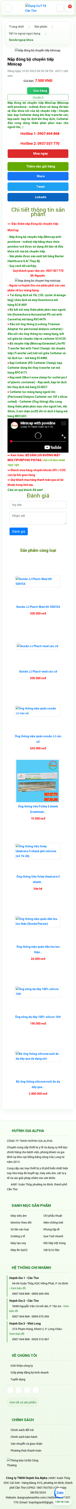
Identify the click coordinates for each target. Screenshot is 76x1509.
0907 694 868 (21, 1294)
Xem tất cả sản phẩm (23, 1402)
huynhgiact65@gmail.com (46, 1502)
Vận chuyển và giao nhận (26, 1443)
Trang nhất (16, 26)
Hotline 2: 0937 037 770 (39, 143)
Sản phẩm (40, 26)
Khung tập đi (51, 1229)
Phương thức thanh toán (26, 1450)
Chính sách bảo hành (24, 1437)
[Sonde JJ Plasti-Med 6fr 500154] (38, 581)
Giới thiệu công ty (22, 1365)
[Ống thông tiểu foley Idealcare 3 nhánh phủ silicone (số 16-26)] (38, 851)
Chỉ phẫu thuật (52, 1215)
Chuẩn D (38, 97)
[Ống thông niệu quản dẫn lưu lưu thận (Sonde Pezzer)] (38, 921)
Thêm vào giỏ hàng (40, 166)
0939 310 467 (40, 1339)
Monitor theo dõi (21, 1222)
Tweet (40, 186)
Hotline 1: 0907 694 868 (39, 133)
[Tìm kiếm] (60, 7)
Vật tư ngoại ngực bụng (24, 33)
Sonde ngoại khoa (21, 40)
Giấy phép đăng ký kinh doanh (30, 1372)
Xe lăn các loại (20, 1229)
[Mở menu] (8, 7)
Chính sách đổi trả (22, 1430)
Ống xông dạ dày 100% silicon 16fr (38, 1016)
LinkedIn (40, 197)
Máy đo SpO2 (19, 1250)
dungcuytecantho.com (31, 1497)
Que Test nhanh (53, 1236)
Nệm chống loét (53, 1222)
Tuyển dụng (18, 1379)
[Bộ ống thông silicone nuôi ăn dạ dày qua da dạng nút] (38, 1056)
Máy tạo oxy (18, 1243)
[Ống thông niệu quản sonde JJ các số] (38, 711)
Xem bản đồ (18, 1288)
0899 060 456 (40, 1294)
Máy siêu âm (19, 1215)
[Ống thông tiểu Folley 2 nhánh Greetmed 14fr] (38, 781)
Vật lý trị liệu (51, 1250)
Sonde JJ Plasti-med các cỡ (38, 671)
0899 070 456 (40, 1316)
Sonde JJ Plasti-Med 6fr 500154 (38, 606)
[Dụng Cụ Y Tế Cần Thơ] (38, 7)
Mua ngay (40, 153)
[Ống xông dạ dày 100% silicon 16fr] (38, 991)
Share (40, 176)
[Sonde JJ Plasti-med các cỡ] (38, 646)
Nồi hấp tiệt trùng (54, 1243)
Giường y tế (18, 1236)
